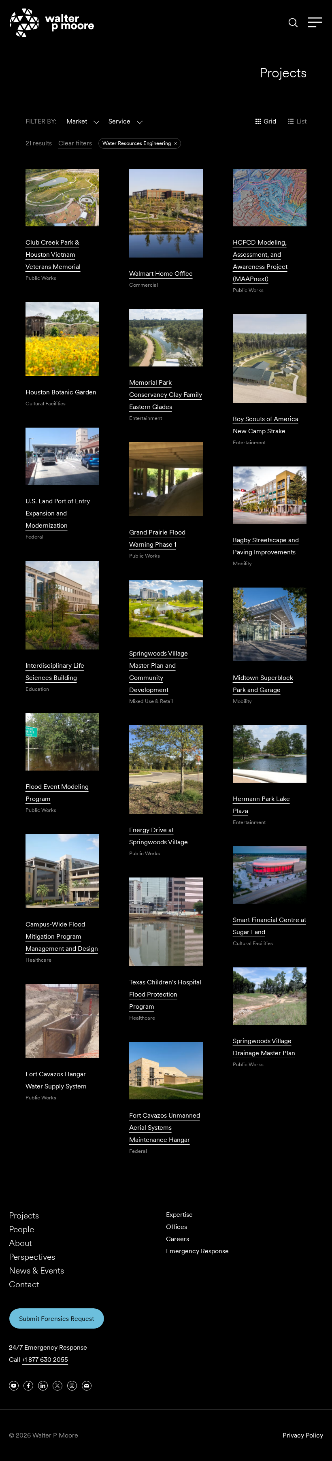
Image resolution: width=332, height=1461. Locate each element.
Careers (177, 1239)
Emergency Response (197, 1251)
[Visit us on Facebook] (28, 1386)
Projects (24, 1215)
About (20, 1243)
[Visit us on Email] (87, 1386)
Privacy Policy (303, 1435)
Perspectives (32, 1257)
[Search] (293, 23)
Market (76, 121)
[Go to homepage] (52, 23)
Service (119, 121)
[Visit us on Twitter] (57, 1386)
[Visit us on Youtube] (14, 1386)
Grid (270, 121)
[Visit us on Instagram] (72, 1386)
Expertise (179, 1214)
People (21, 1229)
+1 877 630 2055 (45, 1359)
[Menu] (315, 22)
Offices (176, 1227)
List (301, 121)
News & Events (36, 1270)
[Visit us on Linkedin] (43, 1386)
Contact (24, 1284)
